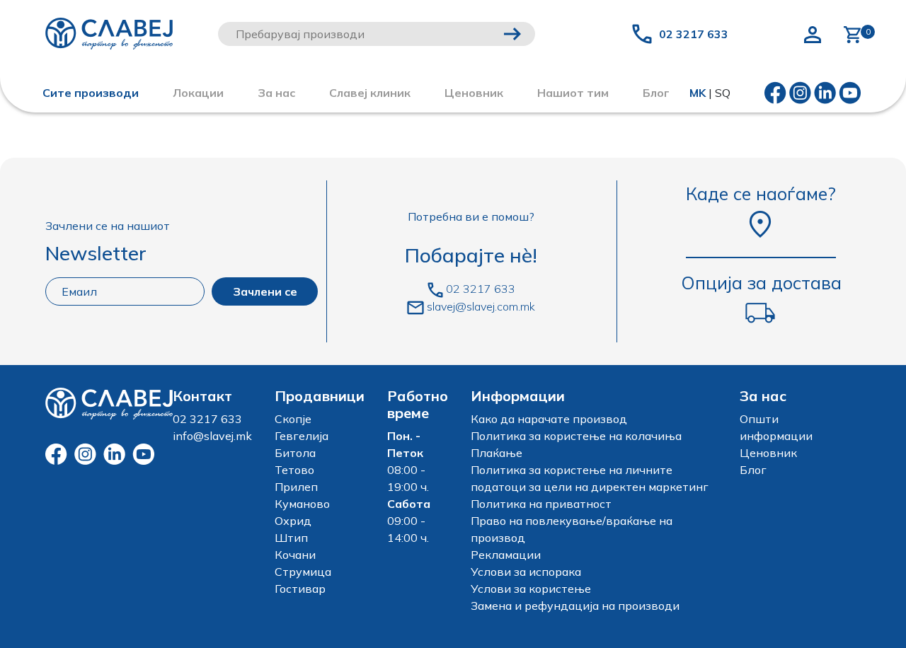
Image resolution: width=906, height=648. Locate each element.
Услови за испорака (526, 572)
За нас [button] (276, 93)
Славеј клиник (370, 93)
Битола (295, 453)
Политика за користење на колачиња (576, 436)
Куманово (302, 504)
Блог (753, 470)
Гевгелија (301, 436)
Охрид (293, 521)
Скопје (293, 419)
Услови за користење (531, 589)
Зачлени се (265, 291)
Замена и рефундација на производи (575, 605)
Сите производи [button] (90, 93)
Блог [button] (656, 93)
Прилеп (296, 487)
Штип (291, 538)
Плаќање (496, 453)
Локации (198, 93)
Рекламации (506, 555)
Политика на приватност (541, 504)
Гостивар (300, 589)
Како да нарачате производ (549, 419)
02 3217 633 (693, 34)
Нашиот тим (573, 93)
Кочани (295, 555)
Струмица (303, 572)
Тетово (294, 470)
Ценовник (474, 93)
